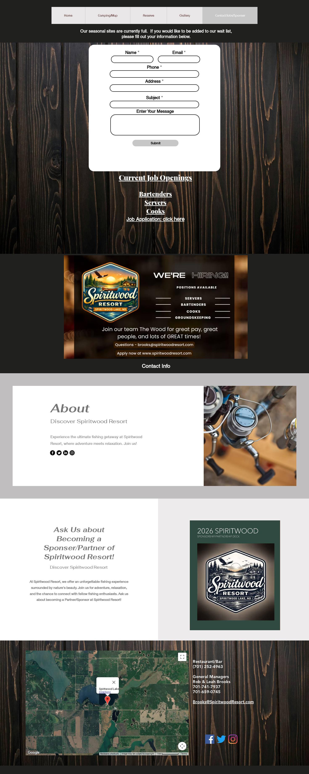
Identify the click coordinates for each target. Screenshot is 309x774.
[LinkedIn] (65, 452)
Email (177, 52)
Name (130, 52)
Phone (153, 67)
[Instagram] (72, 452)
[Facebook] (52, 452)
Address (153, 81)
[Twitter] (59, 452)
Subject (153, 98)
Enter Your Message (155, 111)
